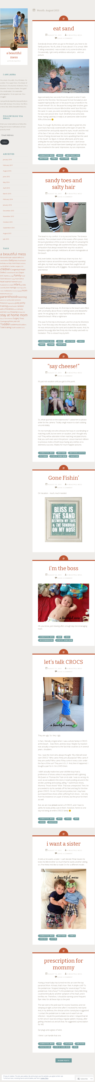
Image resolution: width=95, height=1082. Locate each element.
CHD (22, 266)
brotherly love (73, 155)
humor (19, 282)
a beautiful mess (13, 254)
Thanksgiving (4, 321)
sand (15, 309)
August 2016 (7, 171)
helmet (14, 281)
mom (24, 290)
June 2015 (6, 177)
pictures (18, 300)
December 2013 (8, 211)
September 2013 (8, 228)
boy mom (12, 263)
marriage (13, 287)
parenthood (8, 296)
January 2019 (7, 159)
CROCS (17, 272)
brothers (6, 266)
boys (18, 263)
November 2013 (8, 216)
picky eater (11, 300)
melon (2, 291)
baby (11, 260)
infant (17, 284)
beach (24, 260)
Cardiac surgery (15, 266)
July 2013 (6, 239)
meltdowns (8, 291)
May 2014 (6, 182)
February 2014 (8, 199)
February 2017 (8, 165)
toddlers (23, 325)
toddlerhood (15, 324)
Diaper (21, 272)
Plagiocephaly (11, 303)
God (2, 279)
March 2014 (7, 194)
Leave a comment (65, 38)
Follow (4, 142)
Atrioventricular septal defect (11, 257)
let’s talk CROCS (63, 662)
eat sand (63, 28)
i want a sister (64, 844)
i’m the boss (63, 568)
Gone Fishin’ (63, 478)
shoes (8, 312)
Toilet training (5, 327)
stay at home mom (13, 315)
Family (17, 275)
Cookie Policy (44, 1078)
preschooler (12, 306)
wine (23, 327)
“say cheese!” (63, 366)
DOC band (4, 276)
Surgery (16, 318)
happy (13, 279)
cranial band (10, 273)
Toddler (5, 324)
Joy (21, 285)
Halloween (7, 279)
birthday (3, 263)
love (7, 287)
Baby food (17, 260)
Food (23, 276)
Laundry (3, 288)
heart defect (19, 279)
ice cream (10, 285)
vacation (19, 327)
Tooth (14, 327)
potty (17, 303)
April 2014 (6, 188)
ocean (11, 294)
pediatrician (3, 300)
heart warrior (5, 281)
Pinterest (3, 303)
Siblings (20, 312)
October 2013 (8, 222)
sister (23, 312)
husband (3, 285)
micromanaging (16, 291)
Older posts (63, 1060)
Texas (22, 318)
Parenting (22, 296)
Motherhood (4, 294)
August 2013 (7, 233)
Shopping (13, 312)
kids (24, 284)
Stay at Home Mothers (6, 318)
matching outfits (21, 288)
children (5, 269)
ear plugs (11, 276)
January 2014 (7, 205)
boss (7, 263)
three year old (14, 321)
